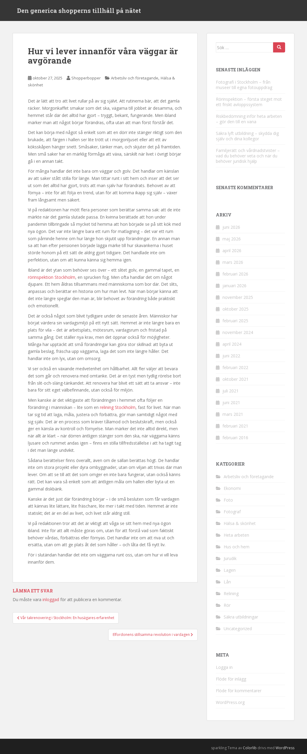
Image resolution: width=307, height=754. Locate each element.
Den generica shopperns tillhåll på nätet (79, 10)
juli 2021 (230, 391)
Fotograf (232, 511)
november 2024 (237, 332)
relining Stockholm (118, 407)
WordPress (285, 747)
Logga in (224, 667)
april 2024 (231, 344)
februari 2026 (235, 274)
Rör (227, 605)
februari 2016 (235, 437)
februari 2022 (235, 367)
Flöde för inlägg (231, 679)
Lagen (230, 570)
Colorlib (250, 747)
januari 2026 (234, 285)
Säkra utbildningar (241, 617)
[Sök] (279, 47)
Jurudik (230, 558)
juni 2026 (231, 227)
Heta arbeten (236, 535)
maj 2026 (231, 239)
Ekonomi (232, 488)
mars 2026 (232, 262)
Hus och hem (236, 547)
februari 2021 (235, 426)
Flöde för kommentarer (238, 690)
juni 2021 (231, 402)
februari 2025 (235, 320)
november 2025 (237, 297)
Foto (228, 500)
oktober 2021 (235, 379)
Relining (231, 593)
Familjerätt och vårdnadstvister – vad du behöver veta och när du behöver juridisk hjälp (248, 156)
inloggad (51, 599)
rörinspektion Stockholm (51, 277)
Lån (227, 582)
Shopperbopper (86, 78)
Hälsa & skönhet (240, 523)
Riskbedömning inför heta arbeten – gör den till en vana (249, 118)
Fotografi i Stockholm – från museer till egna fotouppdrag (244, 84)
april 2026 (231, 250)
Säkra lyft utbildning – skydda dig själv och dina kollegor (247, 136)
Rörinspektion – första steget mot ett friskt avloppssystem (249, 101)
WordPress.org (230, 702)
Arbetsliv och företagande (134, 78)
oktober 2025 (235, 309)
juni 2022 (231, 356)
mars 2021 (232, 414)
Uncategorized (238, 628)
